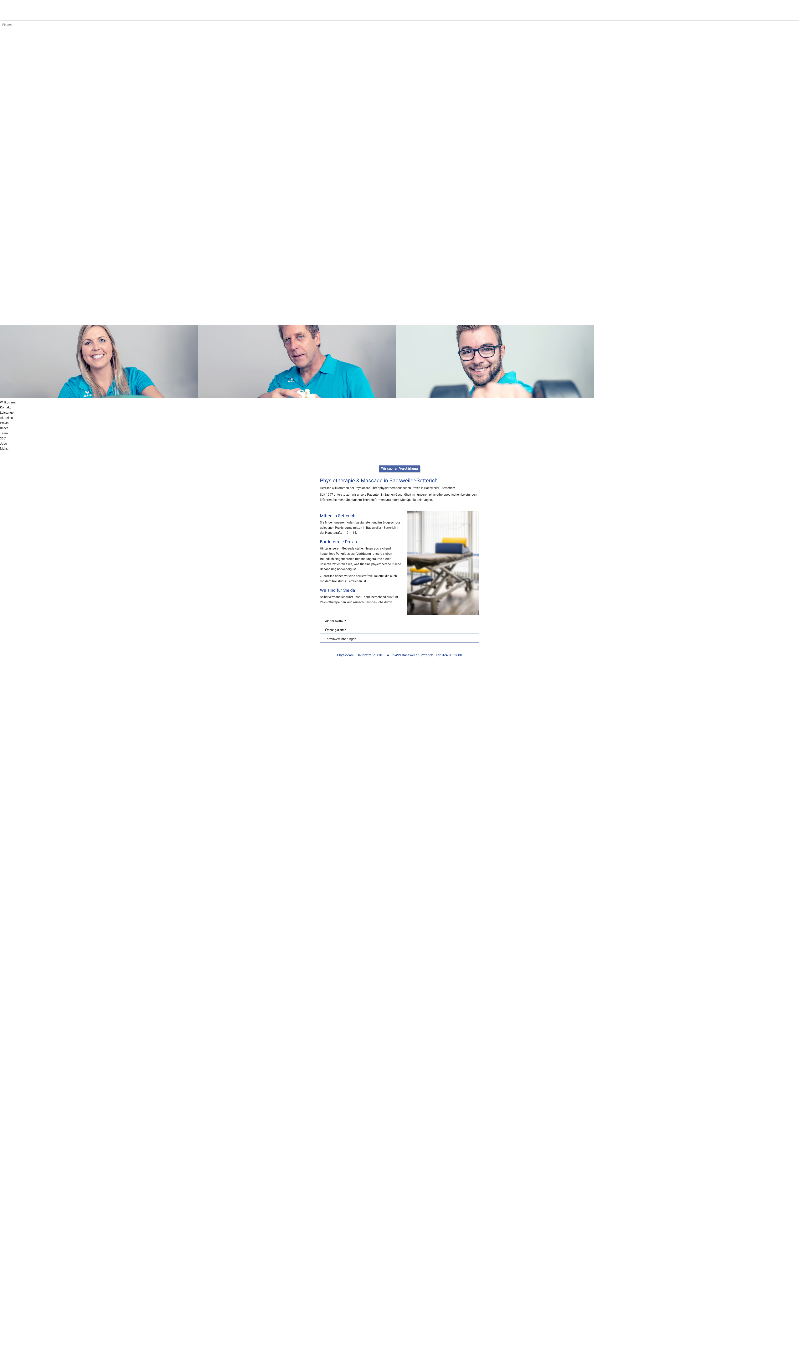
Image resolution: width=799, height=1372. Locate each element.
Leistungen (424, 500)
